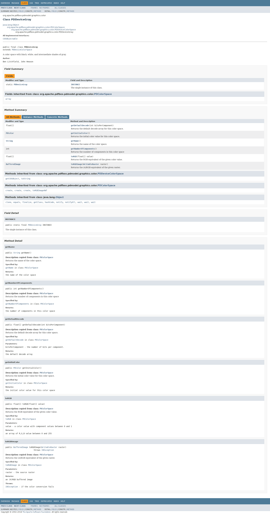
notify (59, 202)
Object (60, 197)
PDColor (10, 133)
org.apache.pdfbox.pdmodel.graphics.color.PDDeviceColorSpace (43, 29)
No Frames (44, 8)
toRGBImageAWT (39, 190)
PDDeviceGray (20, 84)
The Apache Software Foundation (36, 512)
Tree (37, 3)
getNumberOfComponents (82, 149)
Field (21, 11)
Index (56, 3)
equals (16, 202)
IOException (47, 450)
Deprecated (46, 3)
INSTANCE (75, 84)
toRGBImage (76, 164)
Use (31, 3)
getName (75, 141)
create (8, 190)
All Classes (60, 8)
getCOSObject (12, 179)
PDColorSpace (103, 94)
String (9, 141)
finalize (26, 202)
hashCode (49, 202)
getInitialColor (79, 133)
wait (79, 202)
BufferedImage (13, 164)
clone (8, 202)
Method (37, 11)
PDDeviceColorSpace (22, 50)
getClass (38, 202)
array (8, 99)
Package (15, 3)
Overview (5, 3)
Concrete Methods (57, 117)
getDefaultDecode (80, 125)
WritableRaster (91, 164)
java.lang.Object (11, 25)
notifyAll (70, 202)
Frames (34, 8)
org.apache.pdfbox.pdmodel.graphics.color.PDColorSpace (36, 27)
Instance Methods (33, 117)
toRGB (73, 156)
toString (25, 179)
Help (63, 3)
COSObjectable (10, 39)
